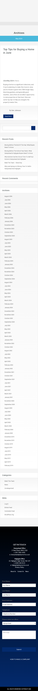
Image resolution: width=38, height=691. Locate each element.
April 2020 (8, 422)
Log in (6, 504)
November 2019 (9, 440)
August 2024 (8, 282)
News (17, 81)
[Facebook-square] (12, 575)
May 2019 (7, 458)
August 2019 (8, 447)
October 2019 (9, 444)
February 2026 (9, 218)
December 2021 (9, 372)
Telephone (6, 610)
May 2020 (7, 419)
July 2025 (7, 243)
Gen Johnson (16, 110)
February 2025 (9, 261)
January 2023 (9, 340)
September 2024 (10, 279)
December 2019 (9, 437)
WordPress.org (9, 514)
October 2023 (9, 318)
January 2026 (9, 221)
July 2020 (7, 411)
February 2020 (9, 429)
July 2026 (7, 200)
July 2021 (7, 383)
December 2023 (9, 311)
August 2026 (8, 196)
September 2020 (10, 404)
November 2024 (9, 271)
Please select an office (10, 619)
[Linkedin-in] (19, 575)
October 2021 (9, 376)
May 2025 (7, 250)
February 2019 (9, 465)
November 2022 (9, 343)
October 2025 (9, 232)
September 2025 (10, 236)
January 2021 (9, 397)
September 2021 (10, 379)
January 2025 (9, 264)
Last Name (6, 591)
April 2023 (8, 332)
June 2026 (8, 203)
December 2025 (9, 225)
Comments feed (10, 511)
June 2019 (8, 454)
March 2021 (8, 393)
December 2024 (9, 268)
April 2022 (8, 361)
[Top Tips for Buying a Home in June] (19, 67)
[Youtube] (26, 575)
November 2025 (9, 228)
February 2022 (9, 365)
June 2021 (8, 386)
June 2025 (8, 246)
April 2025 (8, 254)
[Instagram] (23, 575)
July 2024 (7, 286)
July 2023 (7, 325)
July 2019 (7, 451)
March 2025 (8, 257)
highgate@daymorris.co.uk (20, 565)
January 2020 (9, 433)
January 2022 (9, 368)
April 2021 (8, 390)
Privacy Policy (19, 567)
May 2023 (7, 329)
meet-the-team (9, 481)
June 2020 (8, 415)
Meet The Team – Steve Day (13, 163)
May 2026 (7, 207)
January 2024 (9, 307)
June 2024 (8, 289)
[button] (19, 23)
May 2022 (7, 358)
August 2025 (8, 239)
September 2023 (10, 322)
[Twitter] (15, 575)
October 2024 (9, 275)
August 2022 (8, 350)
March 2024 (8, 300)
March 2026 (8, 214)
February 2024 (9, 304)
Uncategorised (9, 488)
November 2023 (9, 315)
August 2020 (8, 408)
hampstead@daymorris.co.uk (20, 554)
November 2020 (9, 401)
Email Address (7, 600)
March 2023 (8, 336)
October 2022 (9, 347)
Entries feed (8, 507)
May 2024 (7, 293)
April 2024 (8, 297)
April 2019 (8, 462)
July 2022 (7, 354)
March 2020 (8, 426)
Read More (8, 116)
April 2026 (8, 210)
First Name (6, 581)
